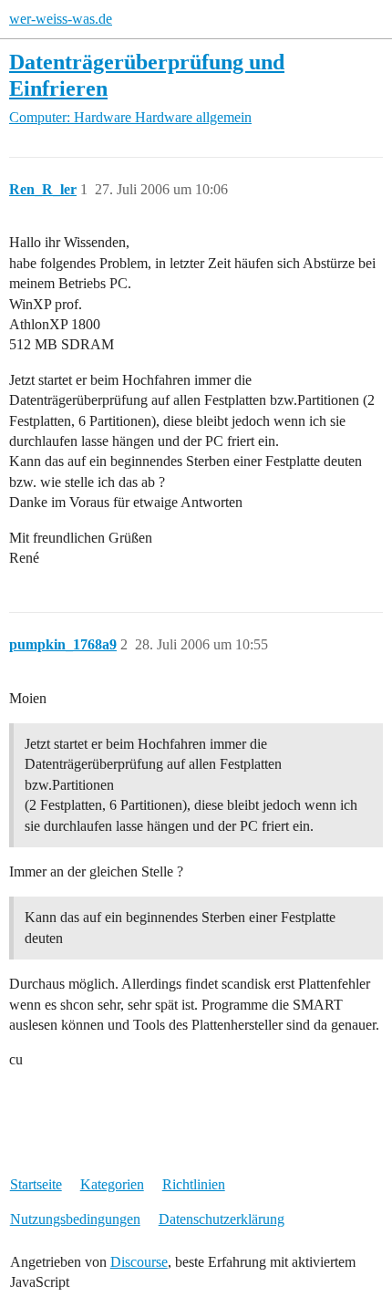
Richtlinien (193, 1184)
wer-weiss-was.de (60, 18)
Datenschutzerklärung (221, 1219)
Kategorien (112, 1184)
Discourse (139, 1262)
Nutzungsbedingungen (75, 1219)
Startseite (36, 1184)
